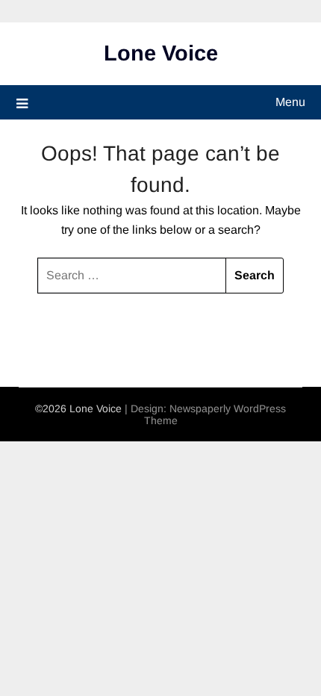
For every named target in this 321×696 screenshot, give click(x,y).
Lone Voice (161, 53)
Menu (290, 102)
